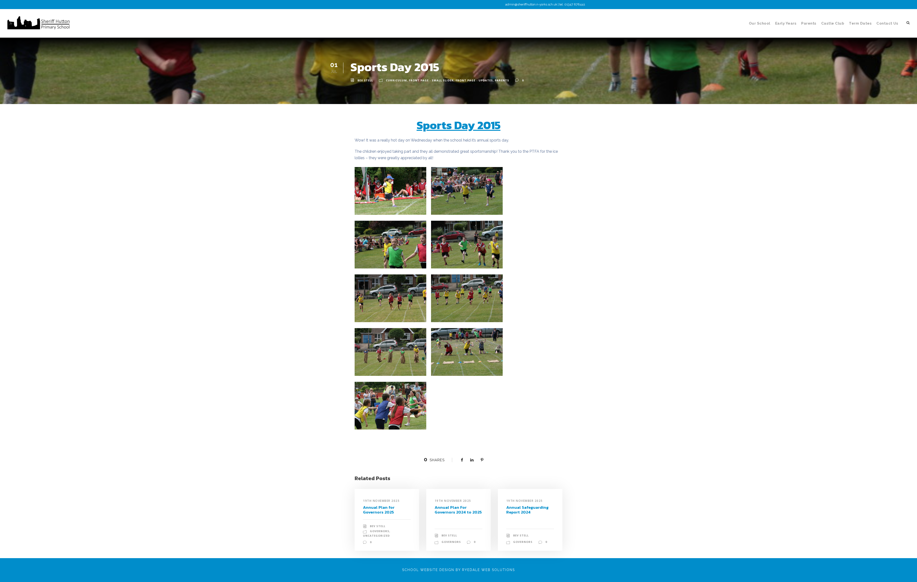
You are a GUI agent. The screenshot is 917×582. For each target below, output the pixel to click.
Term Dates (860, 23)
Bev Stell (365, 80)
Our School (759, 23)
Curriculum (396, 80)
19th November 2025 (381, 501)
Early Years (786, 23)
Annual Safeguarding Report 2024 (527, 509)
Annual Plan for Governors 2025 (379, 509)
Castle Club (832, 23)
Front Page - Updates (474, 80)
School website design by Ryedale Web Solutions (458, 570)
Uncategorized (376, 535)
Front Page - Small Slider (431, 80)
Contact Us (887, 23)
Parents (808, 23)
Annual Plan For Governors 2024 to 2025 (458, 509)
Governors (379, 531)
